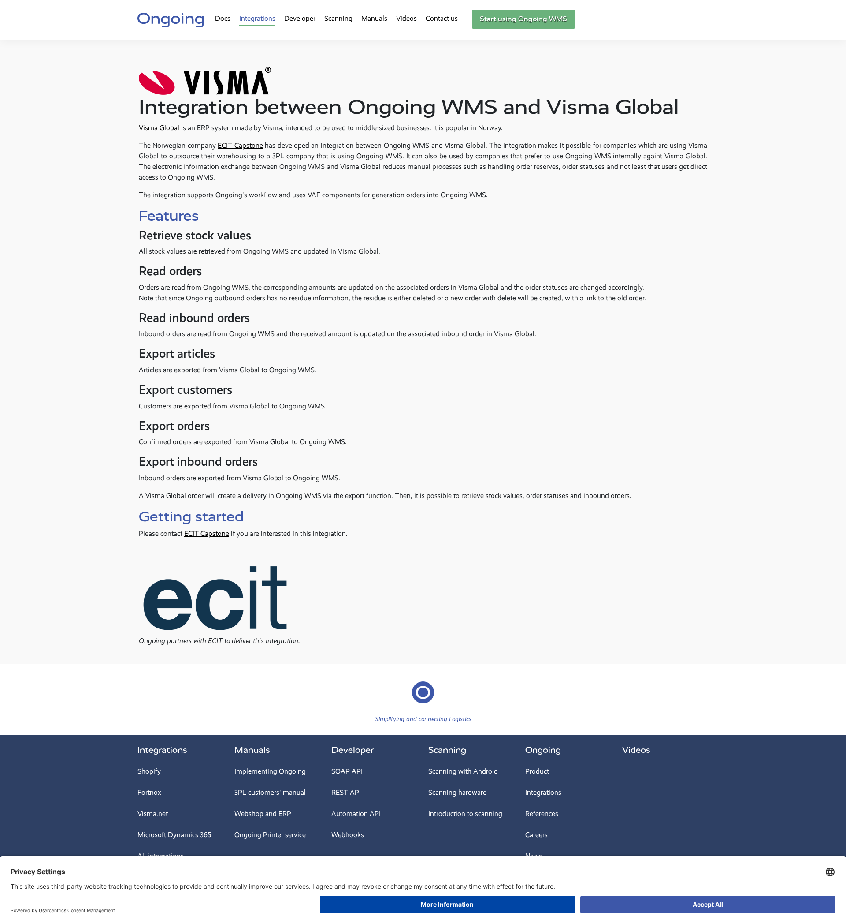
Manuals (374, 18)
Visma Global (159, 127)
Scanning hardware (457, 792)
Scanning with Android (463, 771)
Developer (299, 18)
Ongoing (543, 750)
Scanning (338, 18)
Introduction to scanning (465, 813)
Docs (222, 18)
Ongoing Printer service (270, 834)
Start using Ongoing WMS (523, 19)
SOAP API (347, 771)
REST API (346, 792)
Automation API (356, 813)
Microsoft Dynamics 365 (174, 834)
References (541, 813)
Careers (536, 834)
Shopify (149, 771)
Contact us (442, 18)
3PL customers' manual (270, 792)
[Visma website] (205, 73)
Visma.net (152, 813)
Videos (406, 18)
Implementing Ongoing (270, 771)
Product (537, 771)
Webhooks (347, 834)
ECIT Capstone (240, 145)
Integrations (257, 18)
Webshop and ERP (262, 813)
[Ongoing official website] (170, 18)
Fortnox (149, 792)
